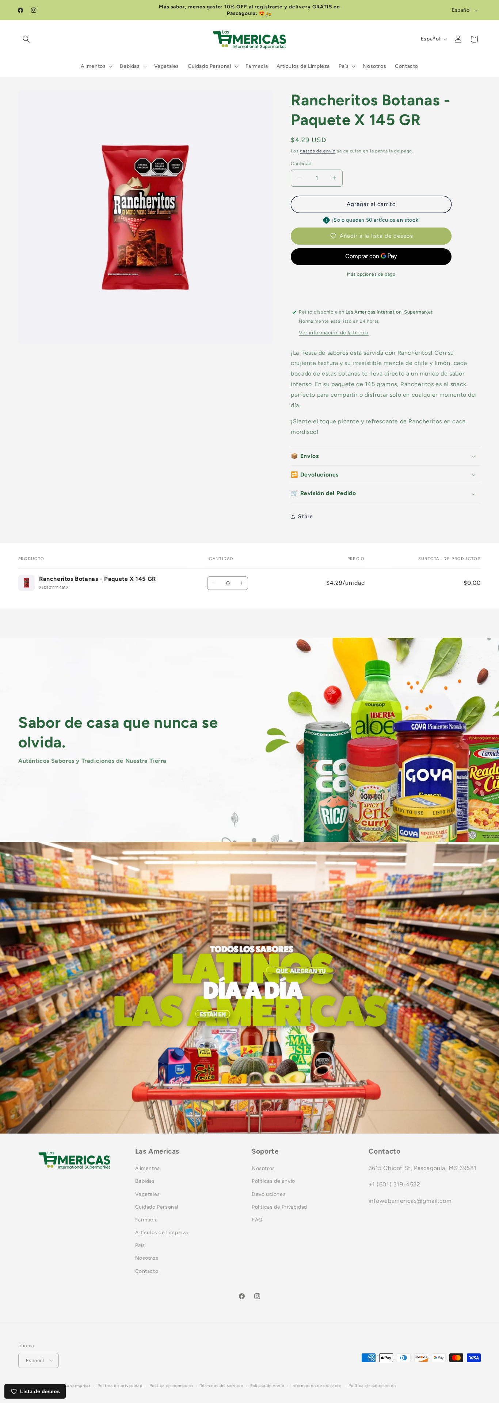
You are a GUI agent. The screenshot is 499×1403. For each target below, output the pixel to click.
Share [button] (305, 516)
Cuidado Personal (157, 1207)
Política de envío (267, 1385)
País (140, 1245)
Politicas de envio (273, 1181)
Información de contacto (317, 1385)
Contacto (147, 1271)
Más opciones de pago (371, 274)
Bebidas (145, 1181)
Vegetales (147, 1194)
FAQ (257, 1220)
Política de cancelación (372, 1385)
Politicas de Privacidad (279, 1207)
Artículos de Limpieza (161, 1232)
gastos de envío (318, 150)
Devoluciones (269, 1194)
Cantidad (301, 163)
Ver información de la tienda (334, 333)
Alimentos (147, 1168)
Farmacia (146, 1220)
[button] (26, 39)
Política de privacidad (120, 1385)
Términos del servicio (221, 1385)
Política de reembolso (171, 1385)
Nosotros (147, 1258)
